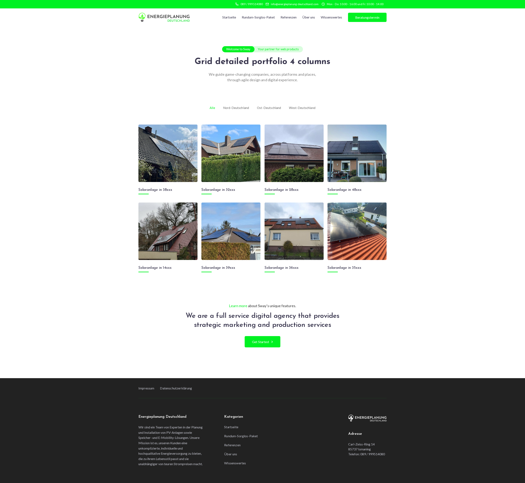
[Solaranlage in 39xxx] (230, 231)
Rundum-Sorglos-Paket (258, 17)
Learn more (238, 305)
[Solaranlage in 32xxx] (230, 153)
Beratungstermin (367, 17)
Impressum (146, 388)
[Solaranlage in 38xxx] (167, 153)
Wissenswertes (331, 17)
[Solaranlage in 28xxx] (294, 153)
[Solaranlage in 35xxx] (357, 231)
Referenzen (289, 17)
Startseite (229, 17)
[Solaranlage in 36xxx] (294, 231)
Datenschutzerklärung (176, 388)
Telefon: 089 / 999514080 (366, 454)
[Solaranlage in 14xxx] (167, 231)
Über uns (308, 17)
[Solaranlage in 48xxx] (357, 153)
